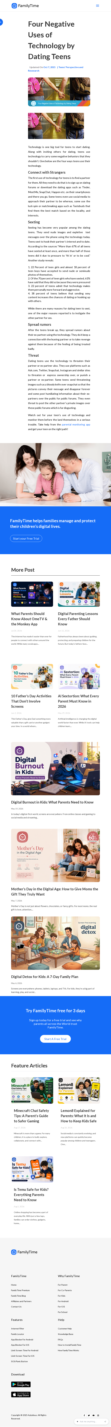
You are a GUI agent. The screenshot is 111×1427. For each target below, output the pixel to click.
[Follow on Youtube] (93, 1415)
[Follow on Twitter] (89, 1415)
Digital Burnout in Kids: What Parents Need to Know (52, 802)
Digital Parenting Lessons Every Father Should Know (78, 619)
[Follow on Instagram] (98, 1415)
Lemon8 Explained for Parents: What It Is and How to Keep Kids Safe (79, 1115)
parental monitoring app (76, 424)
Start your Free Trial (26, 538)
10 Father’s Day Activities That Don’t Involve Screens (31, 701)
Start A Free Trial (55, 1039)
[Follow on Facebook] (84, 1415)
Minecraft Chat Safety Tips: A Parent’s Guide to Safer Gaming (31, 1115)
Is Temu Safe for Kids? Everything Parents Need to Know (31, 1194)
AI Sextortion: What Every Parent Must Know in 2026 (78, 701)
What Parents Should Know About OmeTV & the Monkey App (29, 619)
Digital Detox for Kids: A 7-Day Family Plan (44, 977)
